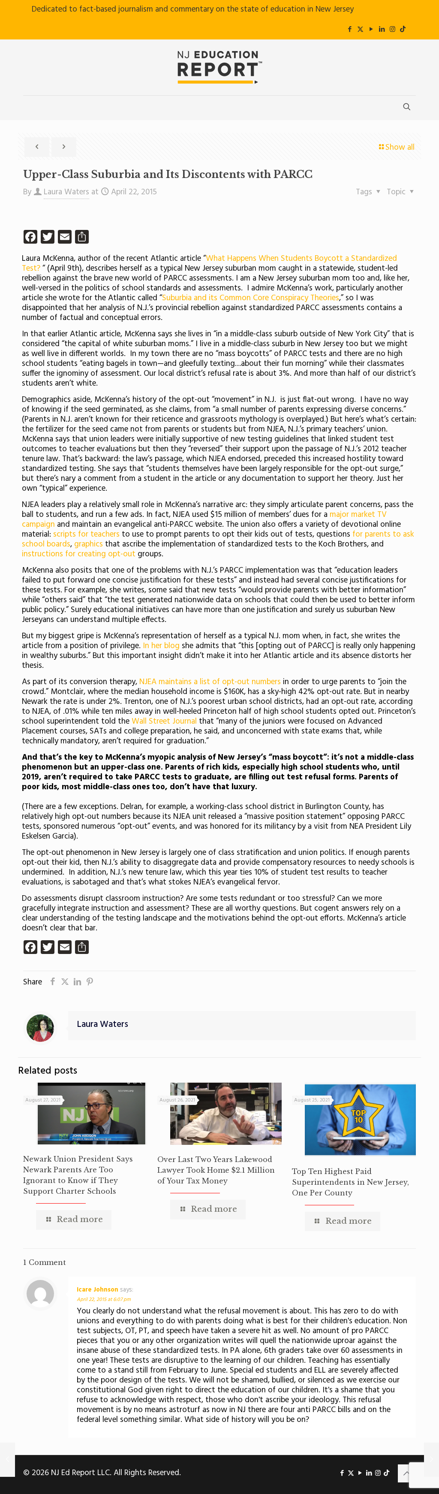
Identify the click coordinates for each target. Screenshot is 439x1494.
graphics (89, 544)
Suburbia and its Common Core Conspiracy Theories (250, 298)
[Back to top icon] (407, 1473)
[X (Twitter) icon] (360, 29)
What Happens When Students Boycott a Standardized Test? (209, 263)
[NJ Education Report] (219, 67)
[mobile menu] (30, 107)
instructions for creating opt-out (78, 554)
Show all (400, 147)
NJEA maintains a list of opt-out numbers (209, 682)
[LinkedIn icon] (382, 29)
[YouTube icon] (371, 29)
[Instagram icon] (392, 29)
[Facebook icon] (349, 29)
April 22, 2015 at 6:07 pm (104, 1299)
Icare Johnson (97, 1290)
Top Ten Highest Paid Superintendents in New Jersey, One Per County (350, 1182)
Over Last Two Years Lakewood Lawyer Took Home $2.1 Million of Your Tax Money (216, 1170)
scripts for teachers (86, 534)
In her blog (161, 646)
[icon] (403, 29)
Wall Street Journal (164, 721)
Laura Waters (66, 192)
